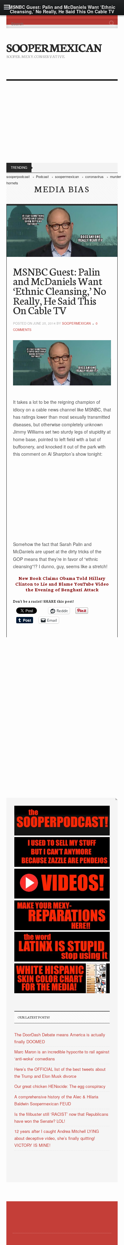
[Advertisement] (62, 123)
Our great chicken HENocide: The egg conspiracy (60, 1086)
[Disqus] (62, 716)
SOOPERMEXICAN (53, 47)
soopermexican (76, 323)
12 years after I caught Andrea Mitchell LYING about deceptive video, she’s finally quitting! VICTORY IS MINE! (56, 1138)
